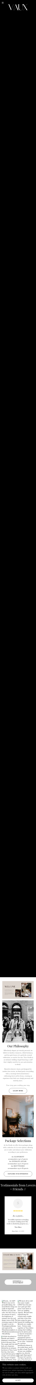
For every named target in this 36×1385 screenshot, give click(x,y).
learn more (18, 1090)
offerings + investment (18, 1282)
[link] (18, 2)
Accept (18, 1380)
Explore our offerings (18, 1174)
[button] (3, 3)
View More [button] (18, 1227)
